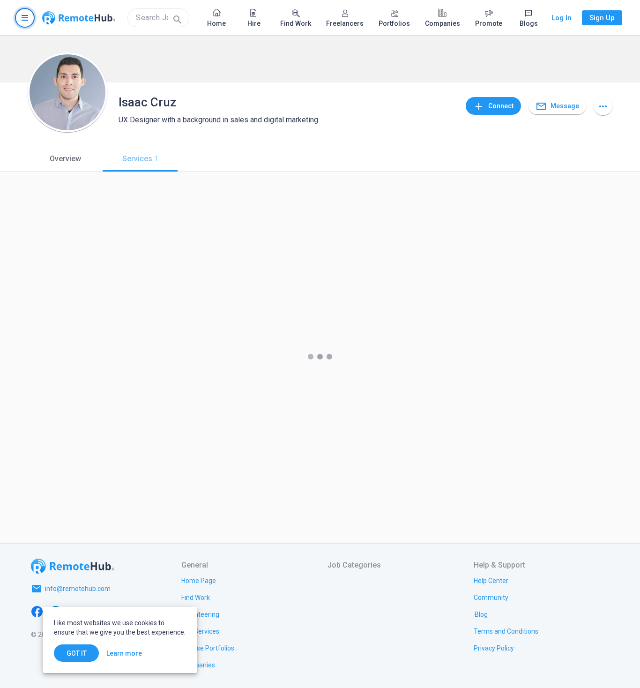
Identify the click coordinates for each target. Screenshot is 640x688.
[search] (158, 18)
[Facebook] (37, 611)
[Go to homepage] (78, 17)
